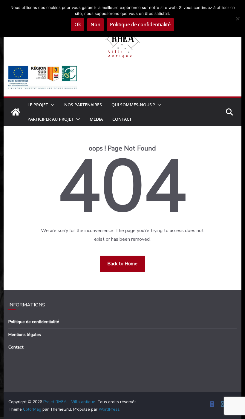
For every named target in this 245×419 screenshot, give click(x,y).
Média (96, 119)
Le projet (37, 105)
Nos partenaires (83, 105)
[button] (51, 105)
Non (95, 24)
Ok (77, 24)
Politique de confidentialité (33, 322)
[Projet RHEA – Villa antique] (15, 112)
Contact (122, 119)
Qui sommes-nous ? (133, 105)
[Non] (238, 19)
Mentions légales (24, 334)
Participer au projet (50, 119)
